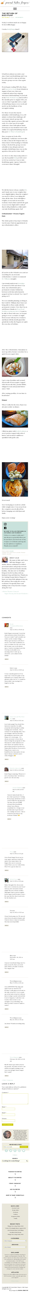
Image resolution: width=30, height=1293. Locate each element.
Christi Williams (17, 787)
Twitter (11, 1150)
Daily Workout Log (12, 97)
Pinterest (20, 1150)
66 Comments (19, 17)
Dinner (12, 551)
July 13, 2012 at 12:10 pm (17, 770)
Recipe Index (15, 1210)
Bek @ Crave (13, 879)
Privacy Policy (15, 1281)
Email (4, 1112)
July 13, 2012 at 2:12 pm (16, 853)
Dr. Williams (6, 279)
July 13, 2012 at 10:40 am (17, 629)
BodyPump (11, 29)
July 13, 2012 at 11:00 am (17, 670)
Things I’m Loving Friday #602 (16, 1226)
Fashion (16, 1214)
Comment (5, 1092)
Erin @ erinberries (15, 768)
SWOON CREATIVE (23, 1290)
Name (4, 1107)
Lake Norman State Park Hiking (16, 1230)
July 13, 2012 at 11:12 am (17, 720)
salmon (9, 554)
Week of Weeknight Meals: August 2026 (15, 1228)
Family (15, 1218)
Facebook (7, 1150)
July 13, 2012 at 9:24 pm (16, 881)
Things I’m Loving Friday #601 (15, 1234)
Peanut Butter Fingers (15, 3)
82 (26, 190)
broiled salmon (21, 431)
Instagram (15, 1150)
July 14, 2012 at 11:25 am (17, 912)
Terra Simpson (14, 1057)
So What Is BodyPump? (16, 132)
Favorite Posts (15, 1208)
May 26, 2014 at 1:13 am (16, 1019)
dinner (18, 552)
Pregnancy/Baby (15, 1216)
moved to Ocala (11, 89)
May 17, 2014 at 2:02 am (16, 983)
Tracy (11, 851)
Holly (15, 158)
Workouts (15, 1212)
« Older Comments (7, 1080)
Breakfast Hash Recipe (15, 1232)
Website (4, 1118)
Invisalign (21, 283)
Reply (6, 659)
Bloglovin (23, 1150)
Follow (15, 1155)
